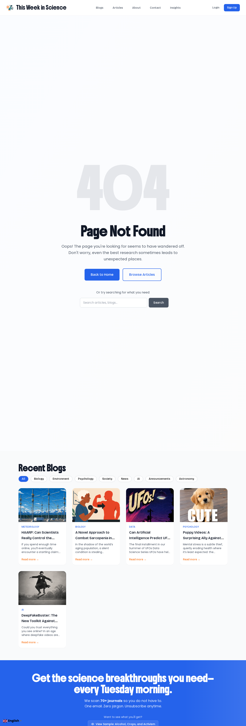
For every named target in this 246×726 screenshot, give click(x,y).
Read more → (30, 559)
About (136, 7)
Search (158, 302)
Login (215, 7)
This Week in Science (41, 7)
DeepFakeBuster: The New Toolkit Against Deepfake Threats (39, 621)
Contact (155, 7)
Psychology (85, 478)
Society (107, 478)
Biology (39, 478)
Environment (61, 478)
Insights (175, 7)
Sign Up (232, 7)
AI (138, 478)
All (23, 478)
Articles (118, 7)
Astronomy (186, 478)
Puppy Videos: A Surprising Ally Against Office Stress (202, 538)
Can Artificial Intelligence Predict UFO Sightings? (149, 538)
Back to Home (102, 274)
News (124, 478)
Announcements (159, 478)
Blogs (99, 7)
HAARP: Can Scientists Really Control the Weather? (40, 538)
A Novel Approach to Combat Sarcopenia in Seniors (93, 538)
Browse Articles (142, 274)
